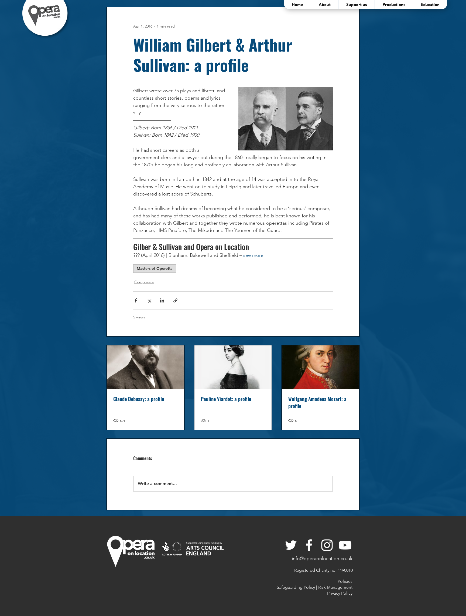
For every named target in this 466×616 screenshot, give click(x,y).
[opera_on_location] (327, 545)
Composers (144, 282)
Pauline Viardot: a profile (226, 398)
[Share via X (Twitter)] (149, 300)
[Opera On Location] (291, 545)
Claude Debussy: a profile (138, 398)
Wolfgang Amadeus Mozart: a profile (317, 402)
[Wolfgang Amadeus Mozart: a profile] (320, 367)
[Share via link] (175, 300)
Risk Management (335, 587)
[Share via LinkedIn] (162, 300)
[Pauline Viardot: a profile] (233, 367)
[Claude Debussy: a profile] (145, 367)
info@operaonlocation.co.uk (322, 558)
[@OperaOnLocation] (309, 545)
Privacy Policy (339, 593)
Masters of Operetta (155, 268)
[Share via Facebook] (135, 300)
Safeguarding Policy (296, 587)
